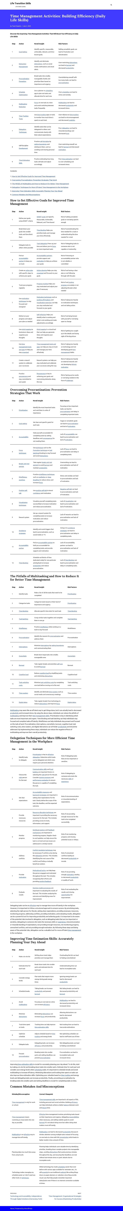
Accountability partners (44, 255)
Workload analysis (39, 830)
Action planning (42, 270)
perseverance (23, 376)
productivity (70, 68)
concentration (64, 1137)
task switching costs (47, 682)
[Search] (111, 4)
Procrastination (24, 637)
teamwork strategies (40, 795)
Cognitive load (23, 674)
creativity (72, 120)
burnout (68, 65)
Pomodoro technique (40, 450)
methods (63, 1172)
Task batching (23, 619)
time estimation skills (42, 1027)
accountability (70, 434)
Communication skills (40, 769)
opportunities (65, 895)
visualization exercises (44, 302)
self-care (60, 664)
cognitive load (44, 673)
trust (67, 133)
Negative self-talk (66, 489)
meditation (42, 477)
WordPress (28, 1208)
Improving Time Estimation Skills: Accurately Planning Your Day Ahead (37, 191)
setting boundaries (40, 144)
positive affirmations (44, 300)
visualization (69, 501)
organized (40, 273)
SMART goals (41, 217)
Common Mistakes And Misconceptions (26, 194)
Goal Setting (23, 52)
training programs (45, 777)
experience (65, 781)
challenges (69, 380)
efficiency (46, 1004)
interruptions (45, 645)
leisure (44, 1108)
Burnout (21, 665)
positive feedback (45, 881)
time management (74, 930)
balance (66, 1105)
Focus (36, 102)
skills (70, 779)
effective (51, 754)
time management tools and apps (25, 346)
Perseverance (41, 373)
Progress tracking (42, 284)
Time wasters (23, 693)
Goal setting (23, 423)
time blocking (69, 560)
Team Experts (16, 26)
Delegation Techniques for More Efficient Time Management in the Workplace (40, 187)
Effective (42, 1114)
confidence (36, 493)
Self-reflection (41, 314)
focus (54, 246)
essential (45, 1172)
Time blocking (41, 230)
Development (23, 148)
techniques (39, 447)
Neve (12, 1208)
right (20, 777)
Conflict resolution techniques (43, 850)
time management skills (40, 716)
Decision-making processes (42, 888)
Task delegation (42, 243)
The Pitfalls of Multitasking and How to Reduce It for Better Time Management (40, 184)
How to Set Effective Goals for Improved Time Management (33, 176)
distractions (38, 64)
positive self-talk (41, 490)
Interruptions (23, 647)
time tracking (41, 115)
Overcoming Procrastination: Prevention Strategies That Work (34, 180)
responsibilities (74, 1117)
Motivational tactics (39, 870)
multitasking (14, 716)
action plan (29, 270)
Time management (18, 1102)
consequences (47, 438)
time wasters (53, 692)
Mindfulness (23, 628)
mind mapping (26, 329)
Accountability (23, 437)
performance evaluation (41, 780)
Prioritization (23, 410)
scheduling (49, 90)
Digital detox (23, 702)
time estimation (67, 159)
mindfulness (44, 627)
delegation (65, 128)
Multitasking (63, 102)
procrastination (64, 83)
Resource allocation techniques (43, 812)
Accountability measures (41, 792)
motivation (62, 150)
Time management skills (47, 1099)
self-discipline (44, 141)
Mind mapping (41, 329)
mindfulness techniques (47, 474)
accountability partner (45, 542)
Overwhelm (23, 656)
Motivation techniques (44, 297)
